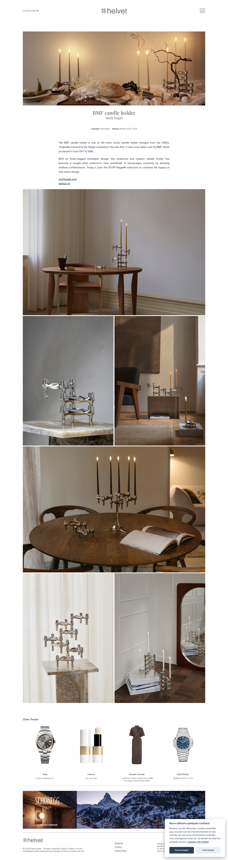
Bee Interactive (42, 851)
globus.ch (64, 184)
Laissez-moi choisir (198, 841)
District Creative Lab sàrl (71, 849)
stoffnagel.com (68, 179)
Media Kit (119, 843)
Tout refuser (208, 850)
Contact (118, 847)
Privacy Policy (121, 851)
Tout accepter (182, 850)
